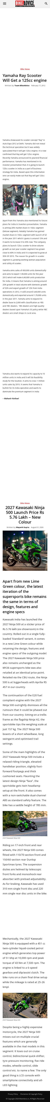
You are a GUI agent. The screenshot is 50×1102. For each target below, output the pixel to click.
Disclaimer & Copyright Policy (31, 1094)
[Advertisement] (25, 34)
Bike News (25, 69)
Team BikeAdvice (22, 86)
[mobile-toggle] (4, 3)
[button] (46, 3)
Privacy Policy (13, 1094)
